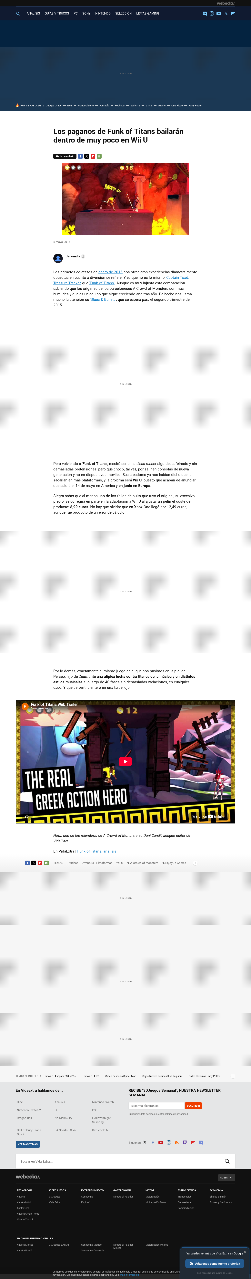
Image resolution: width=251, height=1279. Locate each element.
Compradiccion (186, 1208)
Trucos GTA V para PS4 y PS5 (59, 1076)
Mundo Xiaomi (25, 1219)
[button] (75, 256)
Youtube (218, 13)
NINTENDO (103, 13)
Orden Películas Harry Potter (204, 1076)
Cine (20, 1102)
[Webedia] (226, 3)
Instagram (211, 13)
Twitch (185, 1142)
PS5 (94, 1110)
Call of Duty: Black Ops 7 (29, 1132)
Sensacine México (91, 1244)
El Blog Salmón (218, 1196)
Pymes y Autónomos (221, 1202)
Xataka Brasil (24, 1250)
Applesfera (23, 1208)
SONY (86, 13)
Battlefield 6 (100, 1130)
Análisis (60, 1102)
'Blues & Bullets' (103, 299)
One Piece (177, 105)
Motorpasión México (157, 1244)
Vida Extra (54, 1202)
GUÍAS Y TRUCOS (57, 13)
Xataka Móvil (24, 1202)
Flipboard (233, 13)
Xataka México (25, 1244)
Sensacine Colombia (92, 1250)
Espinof (85, 1202)
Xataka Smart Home (28, 1213)
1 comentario (66, 156)
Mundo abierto (86, 105)
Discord (204, 13)
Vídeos (73, 863)
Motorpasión (152, 1196)
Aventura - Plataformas (97, 863)
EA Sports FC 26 (65, 1130)
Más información (129, 1274)
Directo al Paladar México (123, 1246)
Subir (223, 1177)
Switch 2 (135, 105)
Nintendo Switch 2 (29, 1110)
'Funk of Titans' (102, 283)
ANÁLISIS (33, 13)
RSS (177, 1142)
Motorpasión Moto (156, 1202)
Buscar (227, 1161)
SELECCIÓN (123, 13)
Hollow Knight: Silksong (101, 1120)
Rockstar (120, 105)
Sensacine (87, 1196)
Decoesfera (184, 1202)
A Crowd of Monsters (144, 863)
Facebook (80, 156)
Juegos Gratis (54, 105)
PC (76, 13)
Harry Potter (195, 105)
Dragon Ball (24, 1118)
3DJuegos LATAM (59, 1244)
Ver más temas (28, 1144)
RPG (69, 105)
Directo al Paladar (123, 1196)
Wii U (119, 863)
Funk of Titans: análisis (96, 851)
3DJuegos (54, 1196)
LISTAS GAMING (147, 13)
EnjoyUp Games (175, 863)
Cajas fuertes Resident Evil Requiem (162, 1076)
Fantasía (104, 105)
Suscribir (193, 1105)
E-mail (99, 156)
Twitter (226, 13)
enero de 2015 (110, 272)
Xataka (21, 1196)
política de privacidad (176, 1113)
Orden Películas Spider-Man (121, 1076)
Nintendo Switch (103, 1102)
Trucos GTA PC (91, 1076)
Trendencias (185, 1196)
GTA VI (162, 105)
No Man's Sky (63, 1118)
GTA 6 (149, 105)
